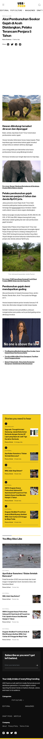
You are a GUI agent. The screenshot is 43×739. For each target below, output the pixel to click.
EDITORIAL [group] (4, 10)
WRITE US (17, 716)
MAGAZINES (29, 706)
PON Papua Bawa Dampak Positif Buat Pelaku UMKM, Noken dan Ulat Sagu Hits (19, 280)
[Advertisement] (21, 72)
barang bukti (16, 208)
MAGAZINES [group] (30, 10)
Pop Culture (7, 16)
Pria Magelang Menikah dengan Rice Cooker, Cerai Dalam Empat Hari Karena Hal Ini (22, 352)
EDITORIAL (6, 706)
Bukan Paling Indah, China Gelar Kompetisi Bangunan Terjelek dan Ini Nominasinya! (19, 362)
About (4, 726)
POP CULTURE (16, 10)
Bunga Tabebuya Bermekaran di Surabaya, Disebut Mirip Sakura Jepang (21, 187)
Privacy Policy (13, 726)
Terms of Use (24, 726)
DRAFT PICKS (7, 716)
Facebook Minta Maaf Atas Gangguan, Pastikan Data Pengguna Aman (21, 357)
